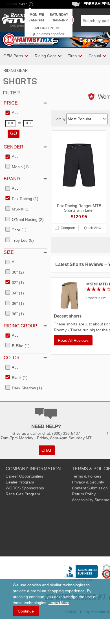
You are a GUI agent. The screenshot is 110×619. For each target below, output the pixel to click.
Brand (12, 178)
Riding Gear (15, 70)
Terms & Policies (86, 476)
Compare (68, 228)
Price (11, 103)
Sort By (60, 119)
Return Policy (84, 494)
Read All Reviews (73, 340)
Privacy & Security (88, 482)
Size (9, 252)
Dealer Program (20, 482)
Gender (13, 147)
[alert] (48, 23)
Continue (26, 611)
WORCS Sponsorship (25, 488)
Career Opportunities (24, 476)
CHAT (46, 450)
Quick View (92, 228)
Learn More (59, 602)
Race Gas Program (23, 494)
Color (12, 357)
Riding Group (20, 325)
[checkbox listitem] (11, 113)
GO (13, 133)
